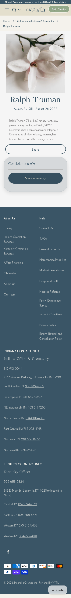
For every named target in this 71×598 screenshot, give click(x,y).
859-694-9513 (27, 504)
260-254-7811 (29, 450)
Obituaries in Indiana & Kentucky (35, 21)
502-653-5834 (14, 481)
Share (35, 149)
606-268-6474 (27, 514)
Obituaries (10, 273)
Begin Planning (59, 9)
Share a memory (35, 178)
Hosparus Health (49, 281)
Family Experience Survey (50, 303)
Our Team (10, 294)
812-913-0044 (13, 368)
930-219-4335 (34, 386)
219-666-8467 (30, 439)
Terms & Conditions (51, 314)
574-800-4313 (35, 418)
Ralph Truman (11, 26)
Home (6, 21)
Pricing (8, 227)
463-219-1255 (36, 407)
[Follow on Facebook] (8, 552)
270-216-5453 (28, 525)
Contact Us (46, 227)
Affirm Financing (13, 262)
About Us (9, 283)
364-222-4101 (28, 536)
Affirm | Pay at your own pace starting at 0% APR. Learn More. (36, 2)
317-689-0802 (32, 396)
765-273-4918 (32, 428)
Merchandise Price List (52, 259)
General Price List (50, 249)
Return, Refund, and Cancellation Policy (50, 336)
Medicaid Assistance (51, 270)
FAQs (43, 238)
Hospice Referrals (49, 291)
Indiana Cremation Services (15, 239)
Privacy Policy (47, 325)
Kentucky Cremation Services (16, 251)
